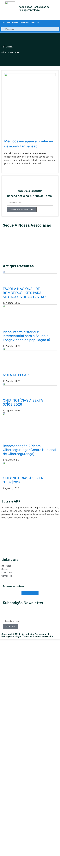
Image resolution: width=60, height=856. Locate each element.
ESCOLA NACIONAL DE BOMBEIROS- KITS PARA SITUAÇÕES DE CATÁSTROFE (26, 293)
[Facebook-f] (6, 249)
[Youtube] (6, 233)
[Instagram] (6, 257)
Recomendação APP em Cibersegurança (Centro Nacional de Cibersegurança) (29, 450)
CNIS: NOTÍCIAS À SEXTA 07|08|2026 (23, 402)
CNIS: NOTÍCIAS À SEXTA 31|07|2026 (23, 480)
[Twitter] (6, 241)
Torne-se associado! (13, 586)
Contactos (35, 23)
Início (4, 52)
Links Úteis (24, 23)
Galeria (15, 23)
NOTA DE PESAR (16, 375)
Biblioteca (6, 23)
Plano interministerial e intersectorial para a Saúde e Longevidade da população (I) (26, 336)
